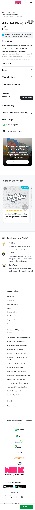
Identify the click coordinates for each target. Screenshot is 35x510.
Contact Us (10, 300)
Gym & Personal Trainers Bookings (17, 383)
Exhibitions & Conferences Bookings (18, 375)
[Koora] (19, 446)
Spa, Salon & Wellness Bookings (17, 387)
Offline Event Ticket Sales (15, 349)
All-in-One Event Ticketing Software (18, 337)
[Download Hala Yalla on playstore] (20, 487)
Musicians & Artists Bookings (16, 379)
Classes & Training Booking (15, 367)
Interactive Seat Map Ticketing (16, 353)
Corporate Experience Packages (17, 345)
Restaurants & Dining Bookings (16, 371)
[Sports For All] (19, 457)
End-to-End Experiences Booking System (17, 358)
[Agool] (19, 435)
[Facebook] (7, 497)
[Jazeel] (19, 441)
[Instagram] (22, 497)
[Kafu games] (19, 429)
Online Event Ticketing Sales (16, 341)
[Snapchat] (17, 497)
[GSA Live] (19, 463)
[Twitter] (12, 497)
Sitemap (9, 324)
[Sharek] (19, 452)
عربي (30, 2)
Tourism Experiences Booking (16, 363)
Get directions (27, 97)
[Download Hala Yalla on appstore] (8, 487)
